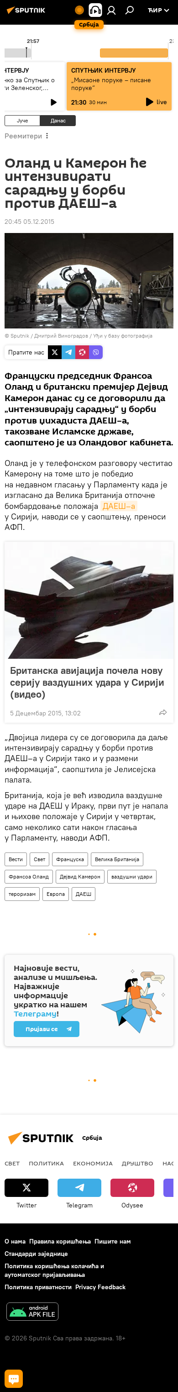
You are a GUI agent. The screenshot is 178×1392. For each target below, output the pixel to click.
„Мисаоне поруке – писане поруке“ (111, 84)
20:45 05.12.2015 (29, 221)
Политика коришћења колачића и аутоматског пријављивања (54, 1270)
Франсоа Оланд (29, 876)
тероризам (22, 893)
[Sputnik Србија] (27, 14)
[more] (163, 712)
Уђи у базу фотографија (122, 335)
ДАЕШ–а (119, 506)
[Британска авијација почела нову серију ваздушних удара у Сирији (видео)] (89, 600)
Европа (56, 893)
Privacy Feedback (100, 1287)
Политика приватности (38, 1287)
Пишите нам (112, 1241)
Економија (93, 1163)
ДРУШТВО (137, 1163)
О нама (15, 1241)
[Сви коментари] (14, 1379)
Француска (70, 859)
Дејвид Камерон (80, 876)
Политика (46, 1163)
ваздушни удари (131, 876)
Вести (16, 859)
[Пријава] (111, 10)
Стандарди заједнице (36, 1253)
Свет (39, 859)
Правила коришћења (60, 1241)
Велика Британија (117, 859)
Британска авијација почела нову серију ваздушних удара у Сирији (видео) (87, 682)
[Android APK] (32, 1312)
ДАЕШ (83, 893)
